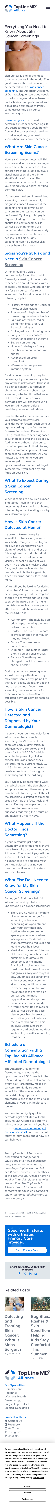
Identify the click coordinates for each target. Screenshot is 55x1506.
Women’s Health (15, 1396)
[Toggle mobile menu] (48, 7)
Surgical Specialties (17, 1404)
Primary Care (13, 1389)
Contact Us (15, 1420)
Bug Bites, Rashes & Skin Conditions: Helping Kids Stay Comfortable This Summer (42, 1335)
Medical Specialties (17, 1408)
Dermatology (13, 1400)
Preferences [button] (38, 1478)
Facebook (14, 1424)
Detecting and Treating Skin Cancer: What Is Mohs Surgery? (14, 1333)
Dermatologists (14, 120)
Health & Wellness (33, 1213)
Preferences (27, 1499)
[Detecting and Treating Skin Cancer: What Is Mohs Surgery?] (14, 1298)
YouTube (13, 1428)
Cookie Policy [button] (15, 1474)
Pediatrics (11, 1392)
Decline (27, 1493)
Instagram (14, 1432)
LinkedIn (13, 1436)
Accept (27, 1486)
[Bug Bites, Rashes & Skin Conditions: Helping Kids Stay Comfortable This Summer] (40, 1298)
